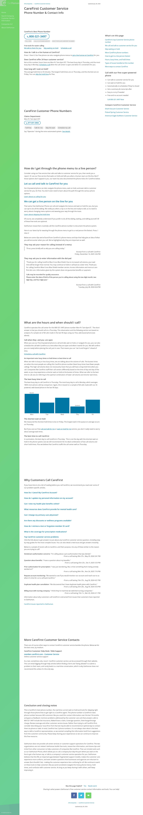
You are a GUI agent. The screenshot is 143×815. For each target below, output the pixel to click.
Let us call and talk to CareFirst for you (46, 183)
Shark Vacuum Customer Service (117, 109)
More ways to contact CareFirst (116, 66)
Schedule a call (66, 48)
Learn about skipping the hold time (37, 214)
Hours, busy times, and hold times (117, 59)
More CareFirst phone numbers (116, 52)
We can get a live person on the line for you (48, 201)
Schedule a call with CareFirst (34, 354)
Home (3, 12)
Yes (85, 786)
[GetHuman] (9, 3)
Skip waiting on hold (51, 48)
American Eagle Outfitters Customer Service (121, 116)
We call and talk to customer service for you (121, 45)
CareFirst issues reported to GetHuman (38, 604)
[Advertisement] (62, 92)
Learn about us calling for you (35, 197)
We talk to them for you (32, 48)
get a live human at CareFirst (83, 55)
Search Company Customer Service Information (7, 18)
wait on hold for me (64, 429)
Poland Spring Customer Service (117, 112)
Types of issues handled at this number (119, 63)
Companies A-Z (6, 24)
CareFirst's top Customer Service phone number (119, 41)
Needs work (92, 786)
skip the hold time (42, 74)
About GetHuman (7, 28)
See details (66, 131)
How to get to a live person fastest (117, 56)
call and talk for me (48, 429)
